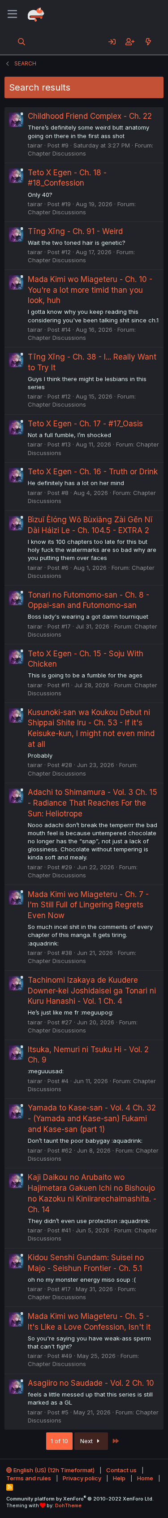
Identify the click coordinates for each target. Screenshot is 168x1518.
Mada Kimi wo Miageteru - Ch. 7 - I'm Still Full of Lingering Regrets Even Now (88, 905)
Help (119, 1478)
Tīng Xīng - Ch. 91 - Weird (75, 231)
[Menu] (12, 14)
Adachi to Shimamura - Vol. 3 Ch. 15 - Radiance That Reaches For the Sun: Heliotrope (92, 803)
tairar (35, 145)
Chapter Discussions (57, 153)
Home (145, 1478)
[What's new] (148, 42)
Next (87, 1440)
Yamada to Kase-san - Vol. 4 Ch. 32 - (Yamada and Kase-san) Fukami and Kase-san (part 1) (92, 1118)
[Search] (22, 42)
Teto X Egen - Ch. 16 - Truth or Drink (93, 471)
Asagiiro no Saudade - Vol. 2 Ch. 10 (91, 1383)
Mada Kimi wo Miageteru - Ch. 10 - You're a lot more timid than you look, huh (90, 290)
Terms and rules (28, 1478)
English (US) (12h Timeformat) (53, 1470)
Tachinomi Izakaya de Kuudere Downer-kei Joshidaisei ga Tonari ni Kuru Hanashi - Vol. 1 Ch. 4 (92, 991)
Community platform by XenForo (80, 1499)
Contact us (121, 1470)
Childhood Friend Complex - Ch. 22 (90, 116)
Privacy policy (82, 1478)
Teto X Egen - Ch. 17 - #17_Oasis (85, 423)
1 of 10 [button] (59, 1440)
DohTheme (68, 1505)
